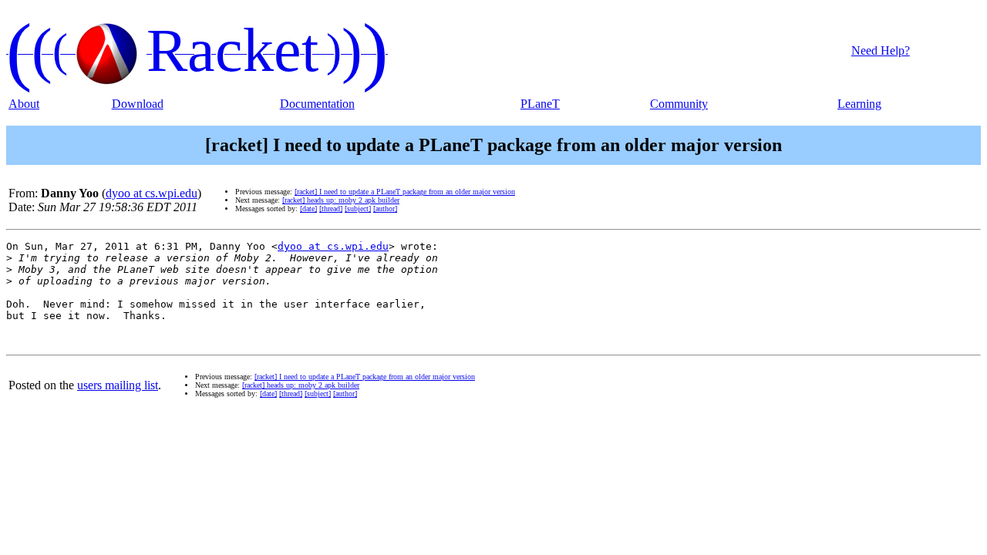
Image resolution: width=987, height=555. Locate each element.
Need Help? (880, 50)
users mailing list (117, 385)
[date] (308, 208)
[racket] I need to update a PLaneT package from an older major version (405, 191)
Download (137, 103)
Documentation (317, 103)
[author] (385, 208)
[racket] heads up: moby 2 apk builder (340, 200)
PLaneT (540, 103)
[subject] (358, 208)
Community (679, 103)
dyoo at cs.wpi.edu (151, 193)
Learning (859, 103)
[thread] (330, 208)
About (23, 103)
